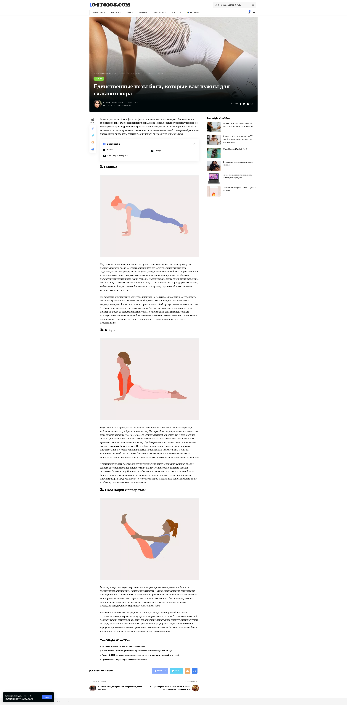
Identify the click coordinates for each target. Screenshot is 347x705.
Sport (99, 79)
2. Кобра (157, 150)
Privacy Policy (11, 699)
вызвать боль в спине (122, 446)
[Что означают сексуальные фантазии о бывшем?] (214, 166)
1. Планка (109, 150)
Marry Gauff (111, 102)
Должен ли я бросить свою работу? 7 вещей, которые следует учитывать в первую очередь (238, 139)
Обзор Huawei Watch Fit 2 (235, 149)
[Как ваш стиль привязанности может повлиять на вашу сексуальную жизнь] (214, 127)
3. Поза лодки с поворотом (117, 155)
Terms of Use (27, 699)
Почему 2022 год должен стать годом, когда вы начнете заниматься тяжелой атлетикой (140, 655)
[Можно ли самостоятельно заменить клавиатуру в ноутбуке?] (214, 178)
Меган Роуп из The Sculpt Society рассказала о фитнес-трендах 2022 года (137, 650)
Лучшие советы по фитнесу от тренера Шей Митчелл (124, 659)
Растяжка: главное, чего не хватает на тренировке (123, 646)
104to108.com (109, 5)
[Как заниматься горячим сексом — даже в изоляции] (214, 191)
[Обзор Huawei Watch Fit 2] (214, 153)
